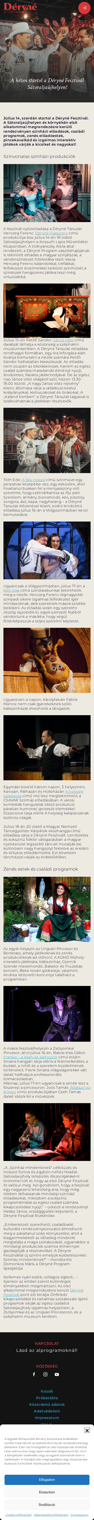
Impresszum (79, 1514)
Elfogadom (47, 1480)
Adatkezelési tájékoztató (51, 1514)
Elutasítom (47, 1492)
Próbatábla (47, 1398)
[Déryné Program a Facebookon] (36, 1374)
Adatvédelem (47, 1411)
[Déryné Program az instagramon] (45, 1374)
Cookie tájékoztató (18, 1514)
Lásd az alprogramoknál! (47, 1350)
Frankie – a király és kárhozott (30, 1057)
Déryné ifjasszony (51, 233)
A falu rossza (33, 480)
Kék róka (11, 590)
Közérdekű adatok (47, 1404)
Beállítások (47, 1505)
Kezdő (47, 1391)
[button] (87, 1430)
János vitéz (63, 340)
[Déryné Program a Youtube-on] (57, 1374)
